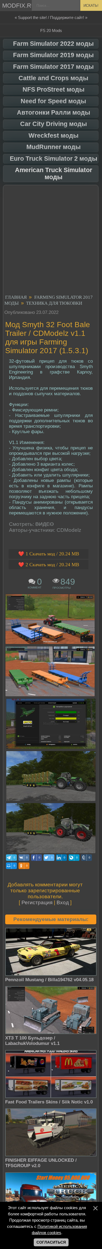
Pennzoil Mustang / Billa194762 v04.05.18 (49, 979)
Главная (16, 297)
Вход (63, 902)
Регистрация (36, 902)
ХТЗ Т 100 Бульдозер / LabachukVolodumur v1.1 (32, 1040)
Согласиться (51, 1242)
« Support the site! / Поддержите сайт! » (51, 17)
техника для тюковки (54, 303)
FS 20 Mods (51, 30)
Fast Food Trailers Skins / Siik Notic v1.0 (49, 1102)
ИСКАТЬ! (91, 6)
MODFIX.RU (17, 5)
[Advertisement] (51, 240)
